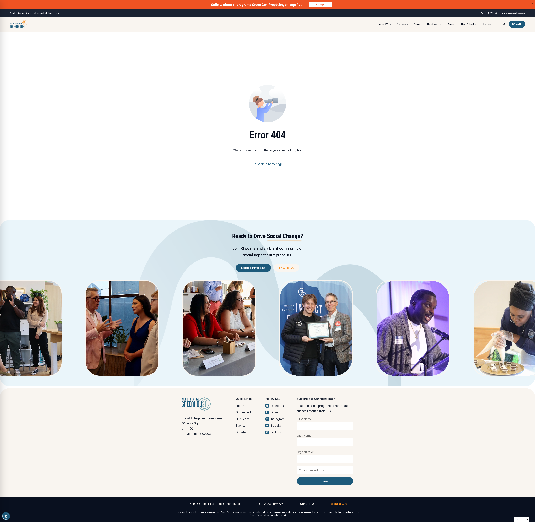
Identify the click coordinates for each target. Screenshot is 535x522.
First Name (304, 419)
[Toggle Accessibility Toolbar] (6, 516)
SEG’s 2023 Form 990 (270, 504)
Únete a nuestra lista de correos (46, 13)
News (28, 13)
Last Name (304, 435)
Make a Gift (339, 504)
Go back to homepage (267, 164)
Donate (13, 13)
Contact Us (307, 504)
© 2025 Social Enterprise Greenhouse (214, 504)
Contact (20, 13)
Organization (306, 452)
